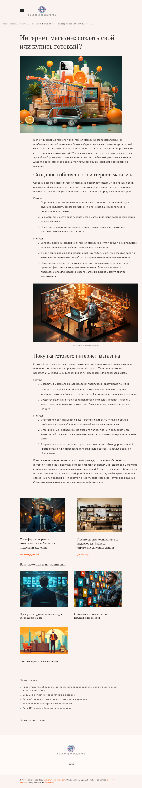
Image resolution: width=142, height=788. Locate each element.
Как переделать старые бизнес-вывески (48, 703)
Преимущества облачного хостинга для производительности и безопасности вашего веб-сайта (71, 689)
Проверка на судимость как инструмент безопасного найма (43, 616)
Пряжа (71, 764)
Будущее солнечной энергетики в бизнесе (49, 694)
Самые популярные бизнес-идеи (39, 661)
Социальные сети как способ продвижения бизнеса (91, 616)
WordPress (49, 782)
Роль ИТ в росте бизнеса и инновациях (47, 708)
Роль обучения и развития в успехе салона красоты (55, 699)
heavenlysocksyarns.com (54, 780)
